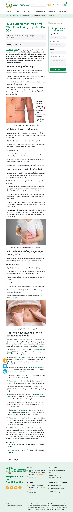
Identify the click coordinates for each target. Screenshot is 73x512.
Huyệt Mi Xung (12, 450)
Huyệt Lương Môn (12, 50)
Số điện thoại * (55, 41)
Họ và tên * (54, 34)
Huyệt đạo (15, 16)
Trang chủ (8, 16)
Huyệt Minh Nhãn (13, 444)
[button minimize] (44, 44)
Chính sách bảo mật (55, 485)
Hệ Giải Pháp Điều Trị (40, 11)
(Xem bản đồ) (40, 474)
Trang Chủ (8, 11)
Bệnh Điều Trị (52, 11)
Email (52, 49)
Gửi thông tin (57, 69)
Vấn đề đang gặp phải (57, 57)
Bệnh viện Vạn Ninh (55, 495)
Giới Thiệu (17, 11)
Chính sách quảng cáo (56, 492)
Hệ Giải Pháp (27, 11)
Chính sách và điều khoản (57, 488)
